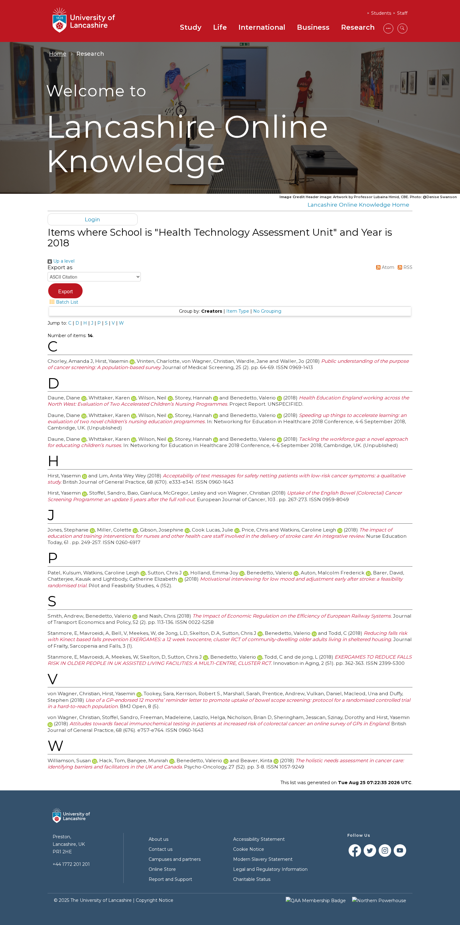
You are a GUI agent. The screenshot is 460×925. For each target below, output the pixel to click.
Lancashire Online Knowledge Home (358, 204)
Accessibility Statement (259, 839)
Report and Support (170, 879)
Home (57, 53)
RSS (407, 267)
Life (220, 27)
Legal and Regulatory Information (270, 869)
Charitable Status (251, 879)
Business (313, 27)
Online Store (162, 869)
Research (358, 27)
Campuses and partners (175, 859)
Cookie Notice (248, 849)
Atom (387, 267)
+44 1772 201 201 (71, 864)
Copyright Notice (154, 900)
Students (381, 13)
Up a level (63, 261)
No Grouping (267, 311)
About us (158, 839)
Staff (402, 13)
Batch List (66, 302)
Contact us (160, 849)
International (261, 27)
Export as (60, 267)
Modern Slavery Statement (263, 859)
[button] (65, 290)
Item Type (237, 311)
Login (92, 219)
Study (191, 27)
